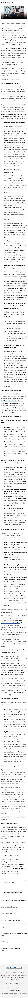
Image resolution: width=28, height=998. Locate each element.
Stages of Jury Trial (7, 927)
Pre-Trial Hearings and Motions (10, 920)
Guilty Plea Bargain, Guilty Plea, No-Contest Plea (14, 934)
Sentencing (4, 942)
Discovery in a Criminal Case (9, 907)
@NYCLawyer (7, 987)
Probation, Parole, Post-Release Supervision (10, 949)
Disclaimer (21, 972)
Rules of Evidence (6, 913)
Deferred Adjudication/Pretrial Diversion (13, 900)
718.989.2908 (14, 983)
